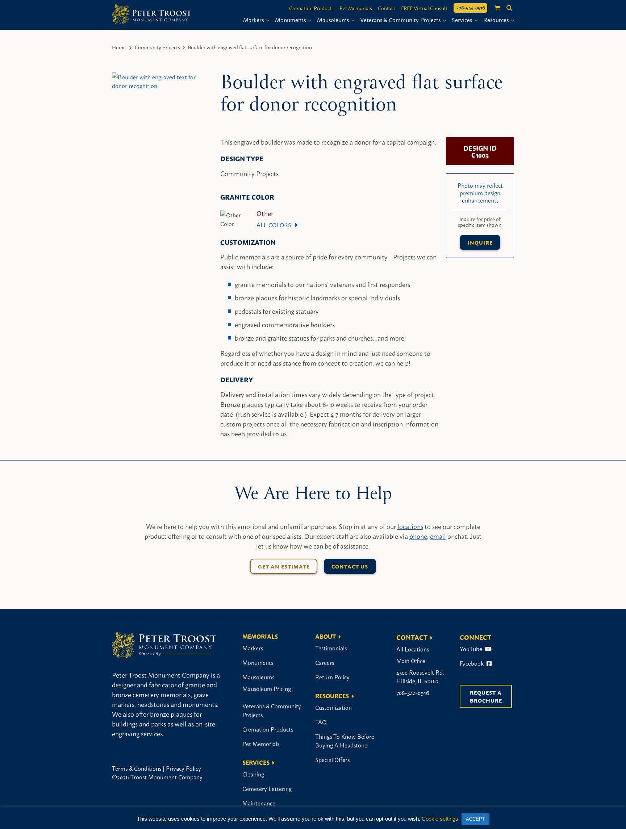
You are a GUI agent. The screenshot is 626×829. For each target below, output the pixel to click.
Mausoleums (333, 19)
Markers (254, 19)
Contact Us (349, 566)
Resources (496, 19)
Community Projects (157, 47)
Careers (324, 662)
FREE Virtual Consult (424, 8)
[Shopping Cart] (493, 8)
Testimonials (331, 648)
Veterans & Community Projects (401, 19)
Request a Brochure (487, 696)
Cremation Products (311, 8)
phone (418, 535)
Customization (333, 707)
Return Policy (332, 677)
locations (410, 526)
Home (119, 47)
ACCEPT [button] (475, 819)
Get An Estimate (284, 566)
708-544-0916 (470, 7)
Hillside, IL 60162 (417, 681)
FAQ (320, 721)
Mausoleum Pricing (266, 688)
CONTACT (411, 637)
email (438, 535)
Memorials (260, 636)
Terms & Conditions (136, 768)
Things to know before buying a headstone (344, 741)
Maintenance (258, 803)
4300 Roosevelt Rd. (420, 672)
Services (462, 19)
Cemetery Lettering (267, 788)
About (325, 636)
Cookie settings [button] (440, 819)
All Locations (412, 649)
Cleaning (253, 774)
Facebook (472, 663)
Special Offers (332, 759)
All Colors (273, 224)
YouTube (472, 648)
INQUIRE (480, 242)
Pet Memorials (355, 8)
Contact (386, 8)
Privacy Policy (183, 768)
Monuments (291, 19)
